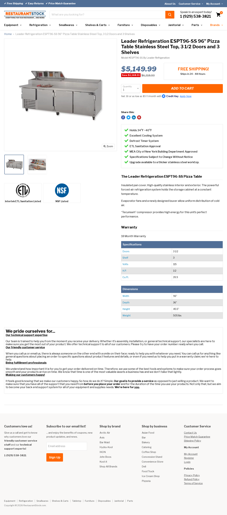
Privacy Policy (192, 475)
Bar (144, 437)
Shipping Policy (192, 440)
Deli (144, 466)
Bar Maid (105, 442)
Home (8, 34)
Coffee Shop (149, 452)
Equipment (11, 25)
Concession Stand (152, 456)
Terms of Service (193, 483)
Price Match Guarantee (197, 436)
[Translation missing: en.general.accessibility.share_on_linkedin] (134, 117)
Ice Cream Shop (151, 476)
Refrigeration (38, 25)
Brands (215, 25)
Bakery (146, 442)
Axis (102, 437)
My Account (213, 3)
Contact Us (190, 432)
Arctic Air (105, 432)
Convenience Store (152, 461)
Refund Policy (191, 479)
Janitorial (174, 25)
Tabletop (76, 501)
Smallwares (66, 25)
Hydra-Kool (106, 447)
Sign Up (54, 457)
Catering (147, 447)
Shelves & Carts (96, 25)
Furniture (124, 25)
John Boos (105, 456)
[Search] (169, 14)
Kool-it (103, 461)
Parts (195, 25)
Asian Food (148, 432)
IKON (103, 452)
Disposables (149, 25)
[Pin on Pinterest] (139, 117)
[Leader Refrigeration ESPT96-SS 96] (14, 164)
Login (187, 462)
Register (189, 458)
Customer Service (190, 3)
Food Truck (148, 471)
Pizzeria (146, 481)
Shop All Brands (108, 466)
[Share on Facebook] (123, 117)
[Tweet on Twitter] (128, 117)
